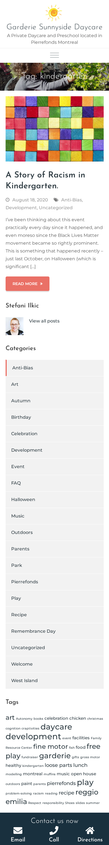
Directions (90, 840)
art (10, 717)
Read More (25, 283)
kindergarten (33, 766)
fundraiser (30, 757)
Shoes (70, 803)
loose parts (58, 765)
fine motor (50, 746)
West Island (24, 680)
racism (38, 793)
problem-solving (19, 793)
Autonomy (24, 719)
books (38, 719)
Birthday (21, 417)
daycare (56, 726)
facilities (81, 737)
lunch (80, 765)
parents (39, 784)
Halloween (23, 499)
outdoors (13, 784)
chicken (77, 718)
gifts (75, 757)
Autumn (20, 400)
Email (18, 840)
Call (54, 840)
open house (83, 773)
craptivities (30, 728)
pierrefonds (61, 783)
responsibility (53, 803)
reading (51, 793)
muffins (50, 774)
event (66, 738)
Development (21, 207)
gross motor (90, 757)
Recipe (19, 614)
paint (26, 783)
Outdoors (22, 532)
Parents (20, 549)
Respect (34, 803)
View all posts (44, 321)
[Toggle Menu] (54, 55)
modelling (14, 774)
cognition (13, 728)
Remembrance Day (33, 631)
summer (93, 803)
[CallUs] (53, 830)
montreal (32, 773)
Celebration (24, 433)
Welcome (22, 664)
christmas (95, 719)
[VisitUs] (90, 830)
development (33, 736)
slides (80, 803)
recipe (66, 792)
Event (18, 466)
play (85, 782)
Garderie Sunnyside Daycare (54, 27)
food (81, 747)
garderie (55, 755)
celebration (56, 718)
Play (16, 598)
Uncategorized (56, 207)
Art (14, 384)
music (63, 773)
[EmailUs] (17, 830)
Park (16, 565)
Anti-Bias (71, 200)
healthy (13, 765)
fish (72, 748)
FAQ (16, 483)
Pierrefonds (24, 581)
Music (17, 516)
